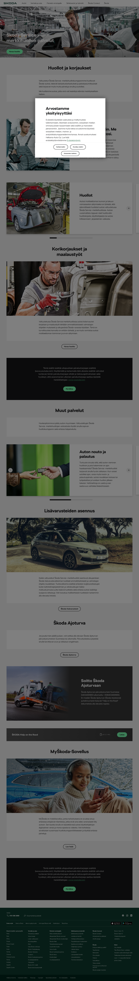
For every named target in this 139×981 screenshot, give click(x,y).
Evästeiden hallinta (70, 153)
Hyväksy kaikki (78, 147)
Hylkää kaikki (60, 147)
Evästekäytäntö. (74, 140)
